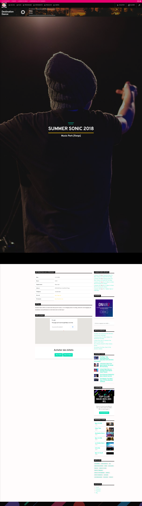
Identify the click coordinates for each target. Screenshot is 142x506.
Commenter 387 (97, 306)
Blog (19, 5)
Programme (28, 5)
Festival (71, 136)
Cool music (104, 491)
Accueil (12, 5)
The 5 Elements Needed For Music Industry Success (107, 403)
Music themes (99, 498)
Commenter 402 (97, 309)
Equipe (14, 1)
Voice (111, 504)
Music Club (103, 495)
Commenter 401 (97, 313)
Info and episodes (104, 440)
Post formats (99, 502)
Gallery (110, 493)
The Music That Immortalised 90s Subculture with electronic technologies (104, 387)
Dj (109, 491)
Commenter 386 (97, 302)
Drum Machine (99, 493)
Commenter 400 (97, 316)
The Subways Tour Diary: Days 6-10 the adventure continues (106, 408)
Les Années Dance (100, 470)
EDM (106, 493)
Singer (106, 502)
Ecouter (121, 5)
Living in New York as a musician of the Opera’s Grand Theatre (106, 398)
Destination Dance (100, 461)
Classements (6, 1)
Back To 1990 (98, 466)
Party (107, 500)
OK (72, 354)
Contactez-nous (23, 1)
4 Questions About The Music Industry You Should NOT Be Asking (106, 393)
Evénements (39, 5)
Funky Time (98, 456)
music (96, 495)
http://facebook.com (59, 326)
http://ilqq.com (58, 322)
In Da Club (97, 475)
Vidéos (57, 5)
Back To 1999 (98, 451)
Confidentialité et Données (37, 1)
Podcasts (49, 5)
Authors (97, 491)
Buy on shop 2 (68, 382)
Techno (105, 504)
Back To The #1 (99, 480)
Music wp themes (100, 500)
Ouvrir (132, 5)
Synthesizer (98, 504)
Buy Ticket (59, 382)
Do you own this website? (57, 354)
